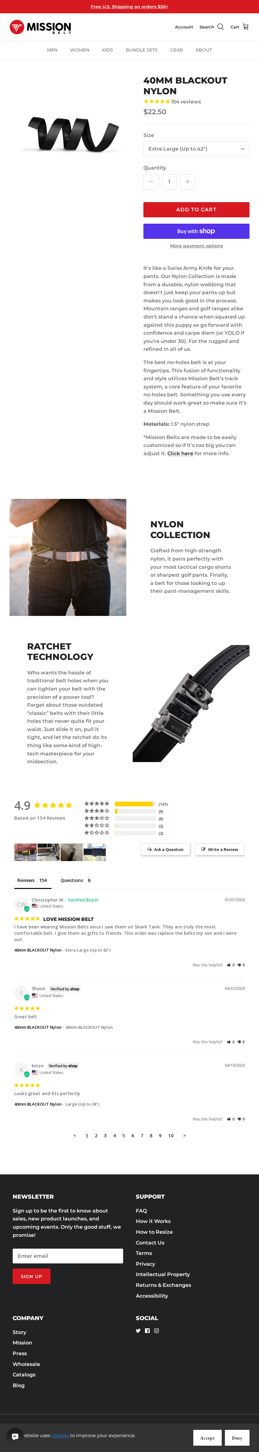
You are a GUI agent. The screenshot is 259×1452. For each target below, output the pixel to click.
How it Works (153, 1221)
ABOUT (204, 50)
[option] (69, 135)
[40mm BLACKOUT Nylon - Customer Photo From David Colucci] (26, 852)
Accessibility (152, 1296)
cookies (60, 1435)
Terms (144, 1253)
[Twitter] (138, 1330)
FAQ (141, 1211)
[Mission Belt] (40, 27)
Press (20, 1353)
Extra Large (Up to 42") (178, 149)
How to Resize (154, 1232)
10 (171, 1135)
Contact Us (150, 1243)
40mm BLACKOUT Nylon (38, 950)
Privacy (145, 1264)
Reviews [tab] (25, 880)
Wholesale (26, 1364)
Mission (22, 1343)
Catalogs (24, 1375)
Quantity (154, 168)
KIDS (107, 50)
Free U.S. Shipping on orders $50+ (129, 6)
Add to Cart (196, 210)
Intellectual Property (163, 1274)
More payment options (196, 246)
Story (19, 1332)
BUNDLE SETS (142, 50)
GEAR (176, 50)
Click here (181, 453)
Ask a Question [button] (169, 849)
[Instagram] (156, 1330)
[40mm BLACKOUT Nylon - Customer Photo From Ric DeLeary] (49, 852)
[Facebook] (147, 1330)
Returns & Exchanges (163, 1285)
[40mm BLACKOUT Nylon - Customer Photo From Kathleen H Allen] (95, 852)
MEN (52, 50)
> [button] (184, 1135)
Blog (19, 1385)
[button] (230, 965)
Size (148, 135)
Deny (237, 1438)
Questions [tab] (72, 880)
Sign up (31, 1276)
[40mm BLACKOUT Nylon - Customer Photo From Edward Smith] (72, 852)
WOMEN (79, 50)
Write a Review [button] (223, 849)
